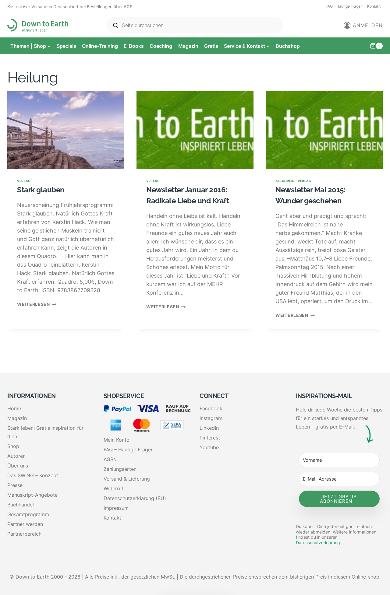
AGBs (110, 459)
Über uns (17, 466)
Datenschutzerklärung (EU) (135, 498)
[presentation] (65, 130)
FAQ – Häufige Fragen (344, 6)
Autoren (16, 456)
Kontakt (374, 6)
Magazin (188, 46)
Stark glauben (41, 189)
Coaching (161, 46)
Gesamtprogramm (28, 514)
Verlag (23, 181)
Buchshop (288, 46)
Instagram (211, 418)
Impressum (116, 508)
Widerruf (113, 488)
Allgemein (285, 181)
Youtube (209, 447)
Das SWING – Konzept (32, 475)
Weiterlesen (36, 304)
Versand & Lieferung (127, 479)
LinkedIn (209, 428)
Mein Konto (116, 440)
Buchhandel (20, 505)
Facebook (211, 408)
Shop (13, 446)
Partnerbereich (24, 534)
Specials (66, 46)
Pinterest (210, 438)
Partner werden (25, 524)
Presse (15, 485)
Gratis (211, 46)
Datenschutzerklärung (318, 542)
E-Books (134, 46)
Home (14, 408)
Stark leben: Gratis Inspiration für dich (45, 432)
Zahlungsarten (120, 469)
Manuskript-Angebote (32, 495)
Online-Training (100, 46)
